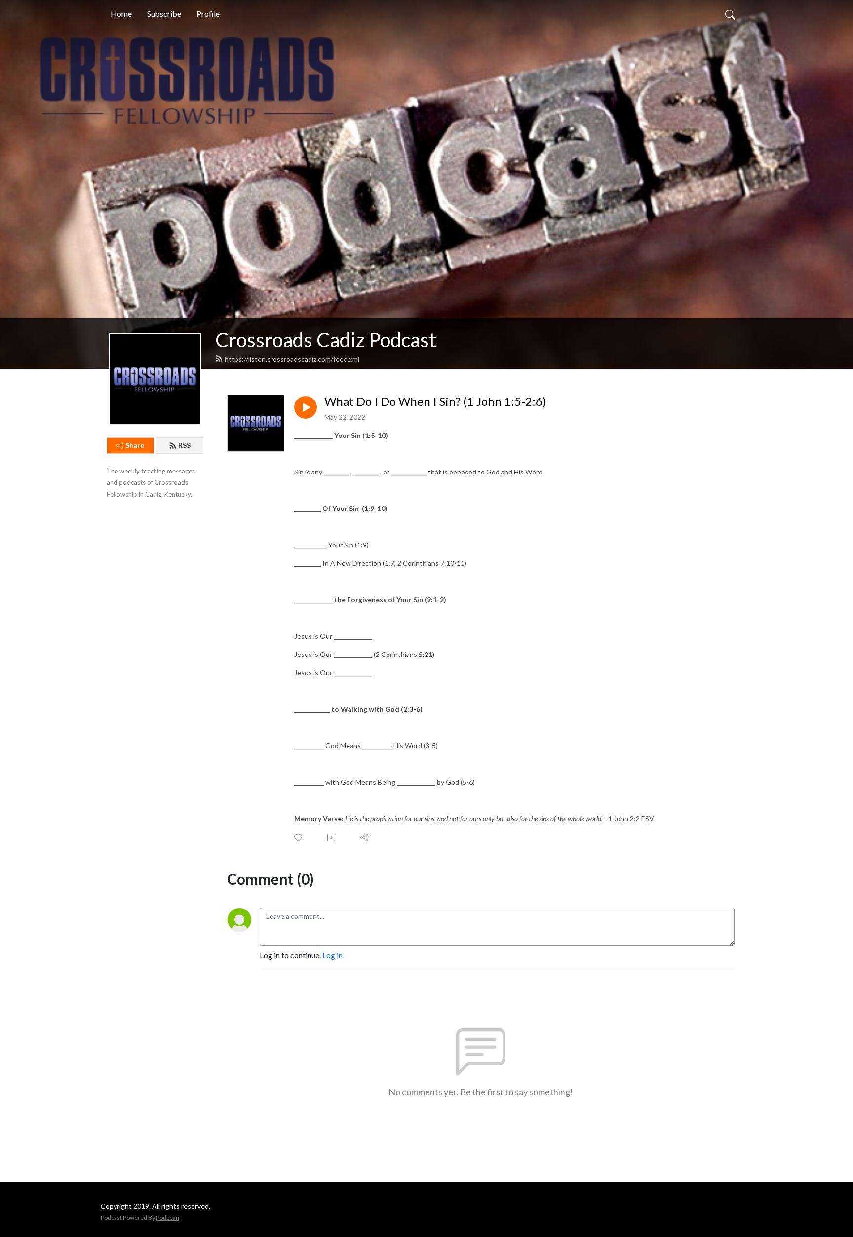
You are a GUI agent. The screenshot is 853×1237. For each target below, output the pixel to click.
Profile (208, 13)
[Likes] (299, 838)
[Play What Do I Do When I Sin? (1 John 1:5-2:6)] (305, 407)
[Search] (730, 14)
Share (134, 445)
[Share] (365, 837)
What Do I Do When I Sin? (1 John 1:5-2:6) (435, 401)
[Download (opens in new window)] (332, 837)
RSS (184, 445)
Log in (332, 955)
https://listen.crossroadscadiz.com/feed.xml (292, 359)
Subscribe (164, 13)
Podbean (167, 1217)
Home (121, 13)
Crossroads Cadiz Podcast (325, 340)
